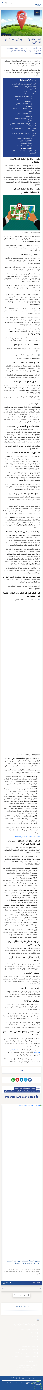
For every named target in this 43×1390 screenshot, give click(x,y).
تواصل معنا (11, 1378)
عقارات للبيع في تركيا (28, 1330)
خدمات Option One (29, 1346)
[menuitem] (15, 3)
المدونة (33, 1336)
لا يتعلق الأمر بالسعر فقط (23, 99)
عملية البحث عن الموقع (28, 94)
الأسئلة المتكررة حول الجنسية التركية (23, 1356)
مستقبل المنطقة (30, 91)
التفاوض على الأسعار (24, 146)
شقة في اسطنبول (12, 1383)
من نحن (33, 1340)
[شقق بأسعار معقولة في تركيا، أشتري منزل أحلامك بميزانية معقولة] (21, 1181)
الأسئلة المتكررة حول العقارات (25, 1353)
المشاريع (32, 1333)
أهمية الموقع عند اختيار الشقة (25, 1088)
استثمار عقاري (9, 1091)
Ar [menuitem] (12, 3)
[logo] (36, 3)
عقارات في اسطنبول (29, 1378)
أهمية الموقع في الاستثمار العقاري (28, 1091)
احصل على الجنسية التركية (27, 1350)
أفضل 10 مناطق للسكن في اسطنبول (27, 837)
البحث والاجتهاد (26, 143)
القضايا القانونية (26, 148)
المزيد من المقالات (20, 1295)
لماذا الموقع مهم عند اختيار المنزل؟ (23, 84)
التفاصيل (6, 1283)
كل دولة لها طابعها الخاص (22, 96)
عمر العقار (28, 101)
